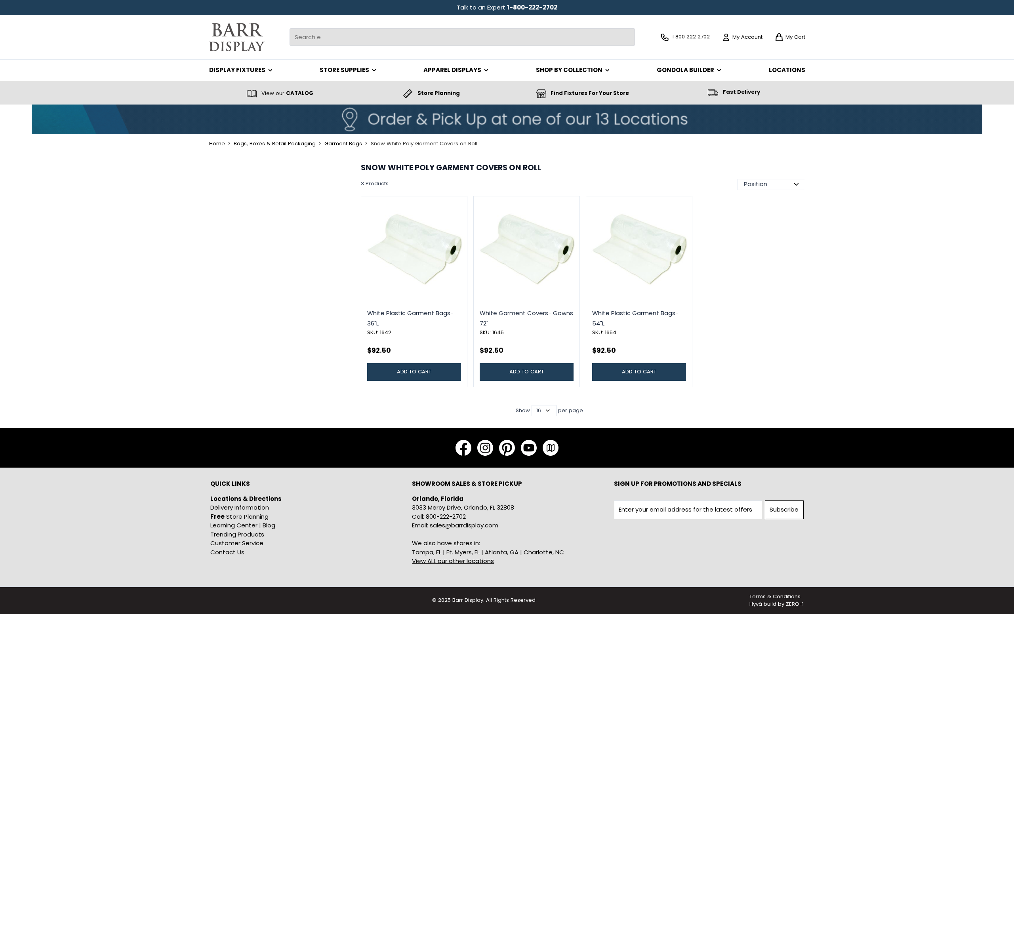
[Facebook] (463, 448)
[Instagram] (485, 448)
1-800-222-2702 (532, 7)
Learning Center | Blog (242, 525)
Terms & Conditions (775, 596)
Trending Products (237, 534)
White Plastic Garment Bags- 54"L (635, 318)
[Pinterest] (507, 448)
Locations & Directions (246, 499)
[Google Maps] (550, 448)
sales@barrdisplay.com (464, 525)
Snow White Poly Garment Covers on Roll (424, 143)
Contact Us (227, 552)
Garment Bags (343, 143)
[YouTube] (529, 448)
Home (217, 143)
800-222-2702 (446, 516)
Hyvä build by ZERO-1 (776, 604)
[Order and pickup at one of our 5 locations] (507, 119)
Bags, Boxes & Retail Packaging (275, 143)
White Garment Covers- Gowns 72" (526, 318)
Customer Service (236, 543)
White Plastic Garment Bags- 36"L (410, 318)
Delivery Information (239, 507)
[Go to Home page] (237, 37)
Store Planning (239, 516)
